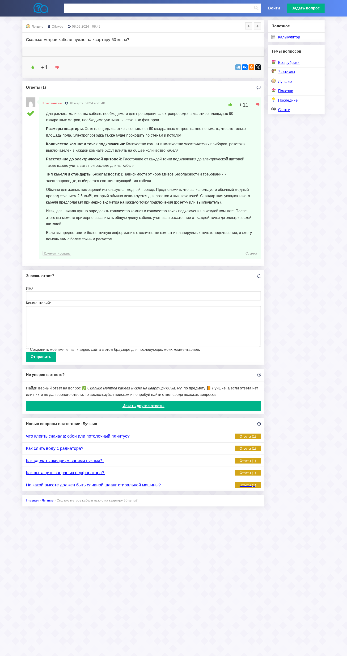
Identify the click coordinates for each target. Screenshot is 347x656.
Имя (30, 288)
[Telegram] (238, 67)
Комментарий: (38, 303)
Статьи (284, 110)
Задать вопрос (306, 8)
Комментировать (57, 253)
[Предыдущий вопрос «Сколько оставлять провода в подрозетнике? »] (248, 25)
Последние (288, 100)
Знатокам (286, 72)
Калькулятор (289, 37)
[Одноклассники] (251, 67)
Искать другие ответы (144, 406)
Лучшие (285, 81)
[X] (258, 67)
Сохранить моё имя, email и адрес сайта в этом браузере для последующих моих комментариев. (115, 349)
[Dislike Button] (55, 67)
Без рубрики (289, 63)
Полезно (285, 91)
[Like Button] (30, 67)
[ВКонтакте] (245, 67)
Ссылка (251, 253)
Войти (274, 8)
